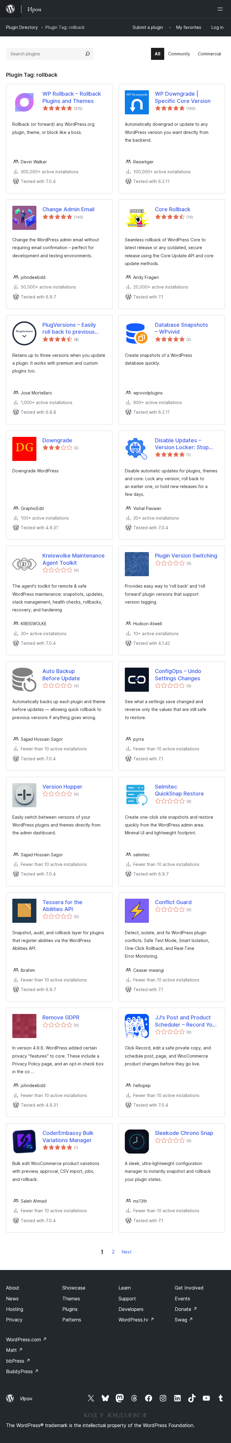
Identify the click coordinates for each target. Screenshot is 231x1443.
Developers (131, 1309)
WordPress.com (26, 1339)
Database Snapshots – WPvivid (181, 328)
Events (182, 1299)
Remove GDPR (60, 1017)
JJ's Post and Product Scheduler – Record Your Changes (186, 1021)
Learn (125, 1288)
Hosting (14, 1309)
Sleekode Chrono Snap (184, 1133)
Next (126, 1251)
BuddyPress (22, 1371)
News (12, 1299)
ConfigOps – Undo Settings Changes (178, 674)
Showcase (73, 1288)
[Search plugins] (88, 54)
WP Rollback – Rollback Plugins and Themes (71, 97)
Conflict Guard (173, 902)
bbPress (18, 1361)
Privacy (14, 1320)
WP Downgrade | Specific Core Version (183, 97)
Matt (14, 1350)
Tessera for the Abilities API (62, 905)
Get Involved (189, 1288)
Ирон (26, 1398)
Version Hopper (62, 786)
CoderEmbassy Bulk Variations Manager (68, 1136)
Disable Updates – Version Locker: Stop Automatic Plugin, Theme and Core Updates (182, 444)
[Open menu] (221, 9)
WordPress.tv (136, 1320)
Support (127, 1299)
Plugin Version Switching (186, 555)
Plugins (70, 1309)
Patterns (71, 1320)
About (12, 1288)
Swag (184, 1320)
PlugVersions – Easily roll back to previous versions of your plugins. (73, 328)
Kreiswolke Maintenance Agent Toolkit (73, 559)
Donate (186, 1309)
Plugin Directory (22, 27)
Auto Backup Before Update (61, 674)
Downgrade (57, 440)
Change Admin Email (68, 209)
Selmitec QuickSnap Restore (179, 790)
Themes (71, 1299)
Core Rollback (172, 209)
